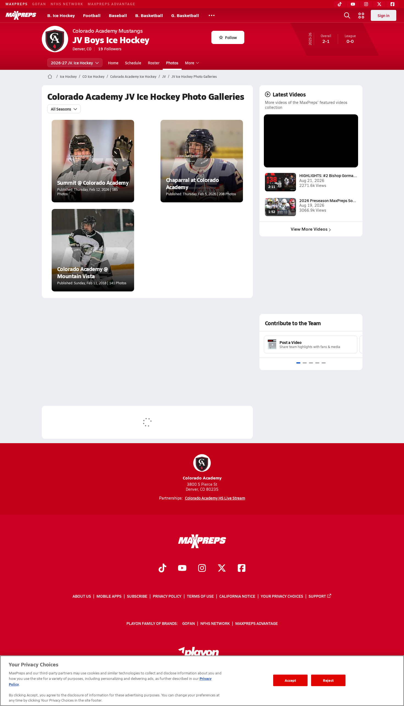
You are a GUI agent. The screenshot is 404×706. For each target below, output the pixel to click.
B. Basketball (149, 15)
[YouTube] (353, 4)
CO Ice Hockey (93, 76)
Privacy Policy (167, 596)
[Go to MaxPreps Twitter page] (221, 568)
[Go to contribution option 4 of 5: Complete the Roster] (317, 362)
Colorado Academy (202, 478)
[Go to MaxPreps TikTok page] (162, 568)
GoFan (39, 4)
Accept (290, 680)
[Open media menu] (361, 15)
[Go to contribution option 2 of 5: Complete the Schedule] (305, 362)
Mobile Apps (108, 596)
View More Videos (309, 229)
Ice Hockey (68, 76)
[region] (202, 680)
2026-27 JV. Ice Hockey (72, 62)
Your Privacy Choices (282, 596)
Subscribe (137, 596)
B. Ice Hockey (61, 15)
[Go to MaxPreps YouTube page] (182, 568)
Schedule (133, 62)
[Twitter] (379, 4)
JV (164, 76)
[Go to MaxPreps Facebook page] (241, 568)
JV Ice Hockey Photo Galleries (194, 76)
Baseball (118, 15)
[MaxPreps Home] (20, 15)
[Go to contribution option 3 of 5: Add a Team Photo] (311, 362)
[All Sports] (211, 15)
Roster (153, 62)
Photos (172, 62)
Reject (328, 680)
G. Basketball (185, 15)
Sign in (383, 15)
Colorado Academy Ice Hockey (133, 76)
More (189, 62)
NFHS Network (67, 4)
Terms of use (200, 596)
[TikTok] (340, 4)
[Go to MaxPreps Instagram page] (202, 568)
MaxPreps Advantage (111, 4)
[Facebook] (392, 4)
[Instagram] (366, 4)
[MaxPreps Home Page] (49, 76)
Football (92, 15)
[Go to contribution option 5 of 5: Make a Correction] (324, 362)
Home (113, 62)
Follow (231, 37)
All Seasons (61, 109)
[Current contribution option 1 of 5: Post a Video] (298, 362)
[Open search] (347, 15)
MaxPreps (16, 4)
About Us (82, 596)
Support (317, 596)
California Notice (237, 596)
